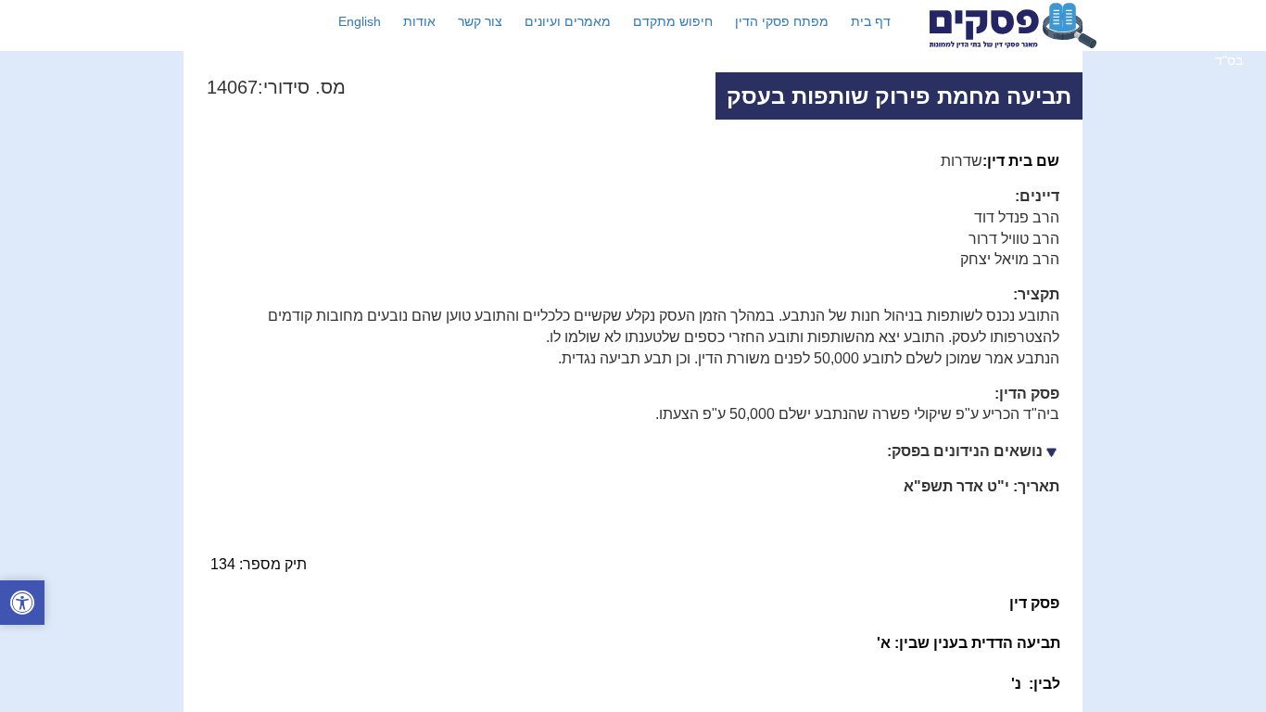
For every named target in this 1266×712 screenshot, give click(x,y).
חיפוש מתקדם (673, 21)
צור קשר (480, 21)
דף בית (871, 21)
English (359, 21)
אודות (419, 21)
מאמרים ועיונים (568, 21)
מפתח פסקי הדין (782, 21)
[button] (22, 605)
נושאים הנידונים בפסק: (965, 451)
